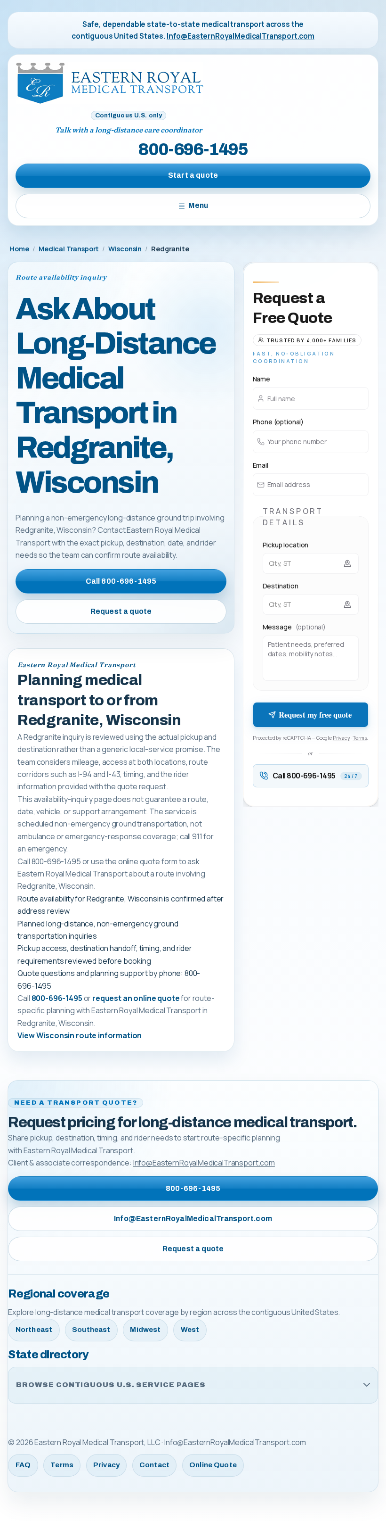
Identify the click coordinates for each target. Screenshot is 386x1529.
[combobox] (311, 563)
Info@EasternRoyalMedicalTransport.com (240, 36)
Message (294, 626)
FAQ (23, 1465)
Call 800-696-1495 (121, 581)
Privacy (341, 737)
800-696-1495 (193, 149)
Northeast (34, 1329)
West (190, 1329)
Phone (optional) (278, 421)
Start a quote (193, 175)
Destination (280, 585)
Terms (360, 737)
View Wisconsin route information (79, 1035)
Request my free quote (315, 714)
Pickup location (286, 544)
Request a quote (121, 611)
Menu (198, 205)
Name (261, 378)
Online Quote (213, 1465)
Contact (154, 1465)
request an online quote (135, 998)
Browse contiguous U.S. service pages (111, 1384)
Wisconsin (125, 248)
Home (19, 248)
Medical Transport (69, 248)
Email (260, 465)
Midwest (145, 1329)
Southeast (91, 1329)
